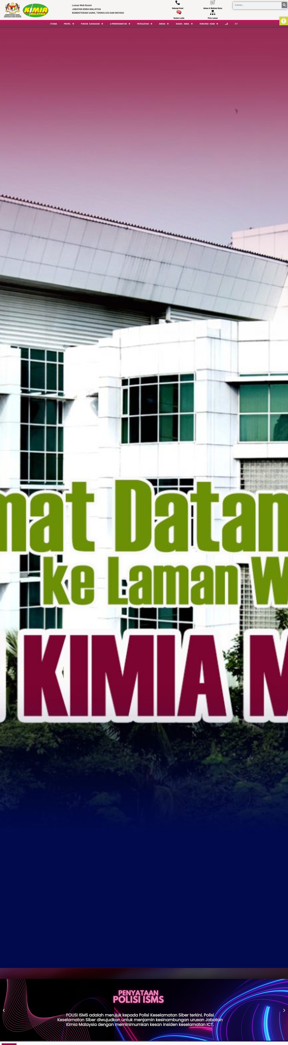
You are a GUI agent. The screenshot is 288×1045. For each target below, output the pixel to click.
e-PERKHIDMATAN (118, 24)
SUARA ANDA (182, 24)
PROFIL (67, 24)
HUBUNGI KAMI (207, 24)
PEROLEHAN (143, 24)
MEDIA (162, 24)
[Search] (284, 5)
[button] (283, 21)
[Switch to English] (236, 24)
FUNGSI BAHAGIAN (90, 24)
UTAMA (53, 24)
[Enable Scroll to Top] (281, 1038)
